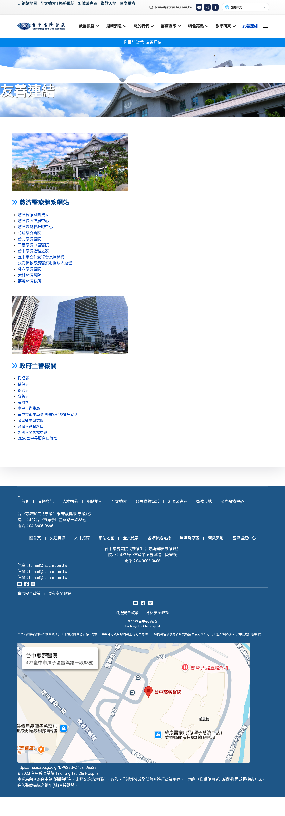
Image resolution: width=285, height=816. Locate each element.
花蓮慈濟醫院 (29, 233)
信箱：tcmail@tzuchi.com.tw (42, 565)
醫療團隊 (168, 26)
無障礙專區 (87, 3)
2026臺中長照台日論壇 (37, 438)
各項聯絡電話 (147, 501)
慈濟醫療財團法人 (33, 215)
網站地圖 (29, 3)
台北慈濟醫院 (29, 239)
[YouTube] (199, 7)
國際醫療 (127, 3)
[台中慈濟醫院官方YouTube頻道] (19, 583)
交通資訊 (46, 501)
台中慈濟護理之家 (33, 251)
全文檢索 (48, 3)
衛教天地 (108, 3)
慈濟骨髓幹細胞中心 (35, 227)
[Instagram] (207, 7)
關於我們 (141, 26)
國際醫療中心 (232, 501)
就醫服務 (86, 26)
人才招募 (70, 501)
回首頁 (23, 501)
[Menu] (265, 26)
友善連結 (250, 26)
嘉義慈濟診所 (29, 281)
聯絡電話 (66, 3)
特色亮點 (196, 26)
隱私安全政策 (59, 593)
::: (18, 3)
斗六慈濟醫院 (29, 269)
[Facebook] (215, 7)
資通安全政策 (29, 593)
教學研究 (223, 26)
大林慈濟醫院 (29, 275)
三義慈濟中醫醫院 (33, 245)
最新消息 (114, 26)
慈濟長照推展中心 (33, 221)
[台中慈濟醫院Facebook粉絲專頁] (26, 583)
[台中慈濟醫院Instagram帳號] (33, 583)
